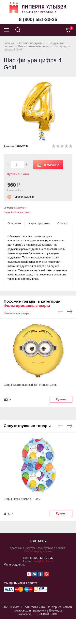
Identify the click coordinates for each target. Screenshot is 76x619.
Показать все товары (16, 313)
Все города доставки (38, 551)
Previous (60, 312)
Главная (9, 43)
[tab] (14, 223)
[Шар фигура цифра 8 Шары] (38, 464)
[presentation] (14, 223)
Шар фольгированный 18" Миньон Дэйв (30, 384)
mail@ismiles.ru (43, 561)
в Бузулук (19, 207)
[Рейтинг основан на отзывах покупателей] (62, 147)
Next (69, 312)
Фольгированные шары (33, 46)
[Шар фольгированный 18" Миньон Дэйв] (38, 350)
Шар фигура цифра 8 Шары (22, 498)
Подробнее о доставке (17, 212)
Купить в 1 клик (18, 174)
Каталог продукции (31, 43)
